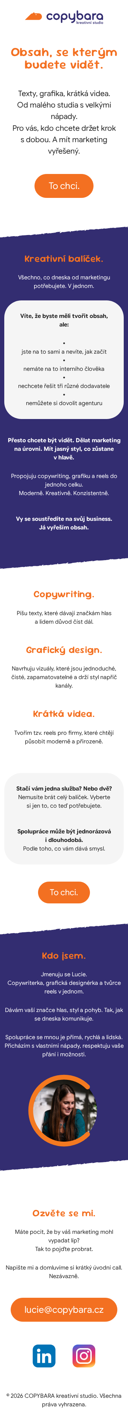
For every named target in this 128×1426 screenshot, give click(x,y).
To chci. (64, 185)
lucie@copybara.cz (64, 1309)
